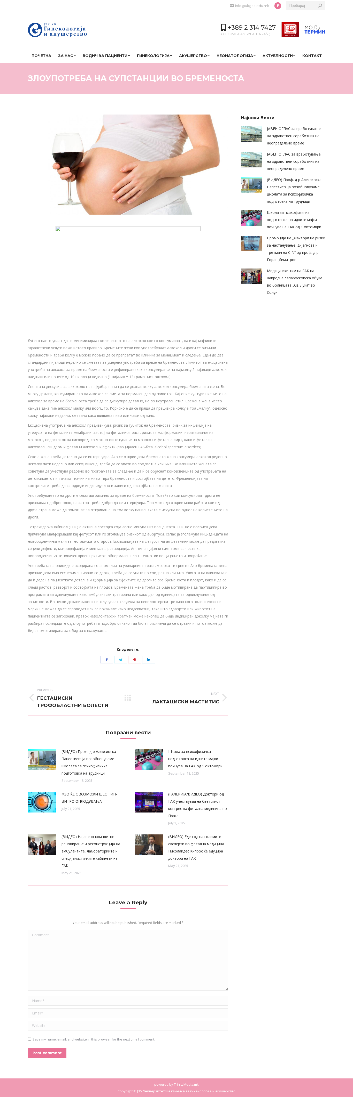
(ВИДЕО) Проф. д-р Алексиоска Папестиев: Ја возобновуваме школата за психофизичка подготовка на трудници (89, 762)
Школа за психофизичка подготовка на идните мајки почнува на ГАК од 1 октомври (195, 758)
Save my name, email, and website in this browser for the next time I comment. (94, 1039)
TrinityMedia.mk (186, 1084)
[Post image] (42, 759)
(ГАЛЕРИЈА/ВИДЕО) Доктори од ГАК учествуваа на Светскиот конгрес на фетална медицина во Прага (197, 805)
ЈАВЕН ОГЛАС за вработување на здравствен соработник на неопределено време (294, 135)
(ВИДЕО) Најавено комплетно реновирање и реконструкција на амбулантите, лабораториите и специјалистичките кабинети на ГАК (91, 851)
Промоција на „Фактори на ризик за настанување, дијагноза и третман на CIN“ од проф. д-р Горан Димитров (296, 248)
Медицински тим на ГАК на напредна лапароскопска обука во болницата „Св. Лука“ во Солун (294, 281)
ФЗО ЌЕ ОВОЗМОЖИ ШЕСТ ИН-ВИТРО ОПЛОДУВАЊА (89, 798)
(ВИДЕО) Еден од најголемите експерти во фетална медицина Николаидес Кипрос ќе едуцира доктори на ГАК (196, 847)
